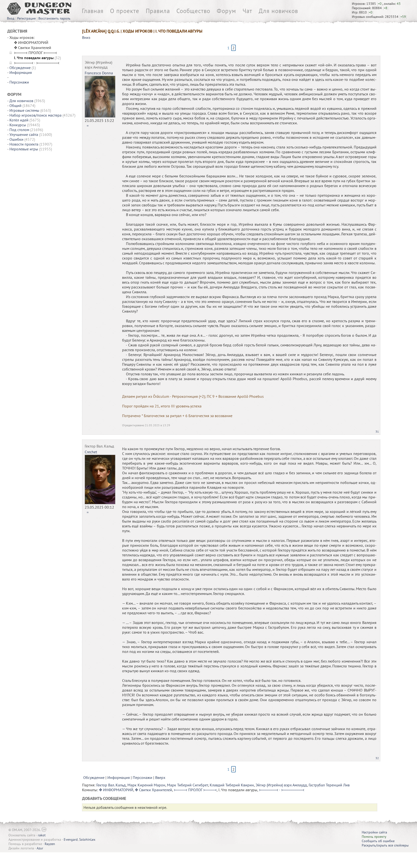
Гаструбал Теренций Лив (329, 785)
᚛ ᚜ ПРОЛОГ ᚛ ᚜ (195, 789)
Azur (40, 848)
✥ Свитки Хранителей (153, 789)
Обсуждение (20, 67)
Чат (247, 10)
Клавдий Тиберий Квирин (232, 785)
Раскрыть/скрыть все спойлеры (385, 845)
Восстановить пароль (54, 18)
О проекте (124, 10)
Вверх (160, 777)
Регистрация (26, 18)
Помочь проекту (374, 836)
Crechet (91, 451)
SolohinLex (87, 839)
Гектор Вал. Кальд (99, 446)
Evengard (71, 839)
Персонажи (19, 82)
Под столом (19, 129)
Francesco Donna (99, 72)
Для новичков (278, 10)
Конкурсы (17, 124)
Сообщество (193, 10)
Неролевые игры (23, 149)
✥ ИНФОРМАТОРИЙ (116, 789)
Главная (93, 10)
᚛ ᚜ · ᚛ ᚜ (281, 789)
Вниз (86, 37)
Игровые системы (24, 110)
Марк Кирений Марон (146, 785)
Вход (10, 18)
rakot (42, 835)
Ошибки (16, 139)
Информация (20, 72)
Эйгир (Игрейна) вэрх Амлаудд (98, 65)
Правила (158, 10)
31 (377, 431)
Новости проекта (23, 144)
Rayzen (50, 844)
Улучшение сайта (23, 134)
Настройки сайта (374, 832)
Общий (15, 105)
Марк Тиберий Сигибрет (187, 785)
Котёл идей (18, 120)
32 (377, 758)
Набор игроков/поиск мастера (35, 115)
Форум (226, 10)
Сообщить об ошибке (378, 841)
